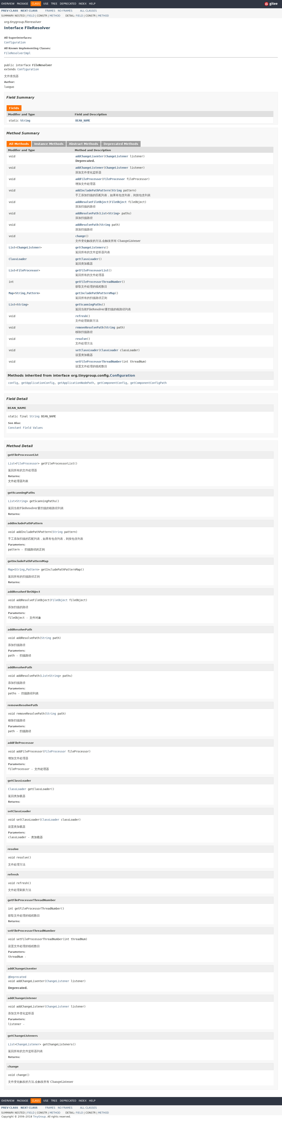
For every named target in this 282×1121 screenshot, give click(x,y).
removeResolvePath (89, 327)
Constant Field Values (25, 427)
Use (46, 3)
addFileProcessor (88, 179)
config (13, 382)
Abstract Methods (83, 144)
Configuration (15, 42)
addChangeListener (89, 167)
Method (55, 15)
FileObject (118, 202)
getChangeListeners (90, 247)
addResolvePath (86, 213)
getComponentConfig (112, 382)
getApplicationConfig (37, 382)
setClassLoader (86, 350)
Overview (7, 3)
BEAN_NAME (82, 120)
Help (92, 3)
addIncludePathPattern (92, 190)
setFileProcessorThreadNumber (98, 361)
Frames (50, 10)
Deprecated (68, 3)
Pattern (32, 293)
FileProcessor (114, 179)
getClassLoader (86, 259)
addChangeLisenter (89, 156)
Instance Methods (48, 144)
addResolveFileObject (91, 202)
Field (30, 15)
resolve (81, 338)
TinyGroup (39, 1116)
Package (22, 3)
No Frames (65, 10)
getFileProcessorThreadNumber (98, 281)
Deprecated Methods (121, 144)
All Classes (88, 10)
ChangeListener (116, 156)
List (103, 213)
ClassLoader (18, 259)
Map (11, 293)
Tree (54, 3)
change (80, 236)
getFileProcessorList (91, 270)
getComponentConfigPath (148, 382)
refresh (81, 316)
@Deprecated (17, 977)
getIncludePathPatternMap (95, 293)
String (25, 120)
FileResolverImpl (17, 53)
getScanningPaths (88, 304)
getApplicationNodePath (76, 382)
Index (82, 3)
